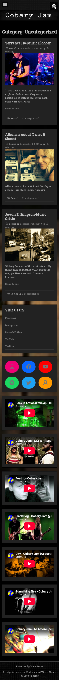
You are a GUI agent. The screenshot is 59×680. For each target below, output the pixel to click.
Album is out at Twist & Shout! (25, 136)
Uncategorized (30, 118)
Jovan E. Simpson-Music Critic (25, 216)
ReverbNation (13, 332)
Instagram (11, 325)
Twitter (9, 346)
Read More (12, 108)
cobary (9, 51)
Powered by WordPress (29, 666)
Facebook (10, 318)
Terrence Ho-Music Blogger (28, 42)
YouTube (10, 339)
